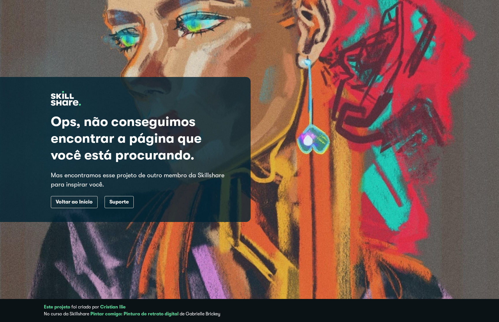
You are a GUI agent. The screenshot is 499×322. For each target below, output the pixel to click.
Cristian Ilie (113, 307)
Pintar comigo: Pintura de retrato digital (134, 314)
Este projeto (57, 307)
